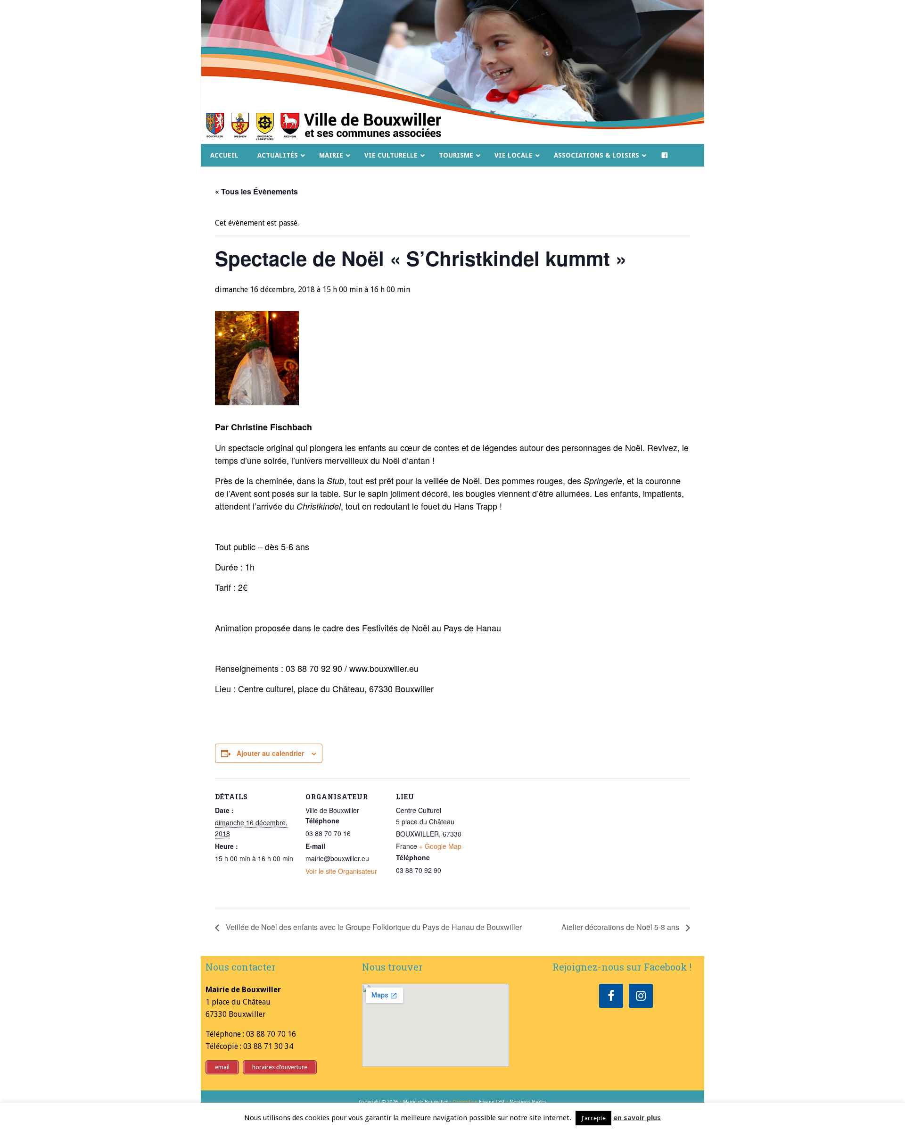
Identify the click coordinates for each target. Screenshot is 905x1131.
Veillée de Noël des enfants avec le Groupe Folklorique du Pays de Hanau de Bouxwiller (373, 927)
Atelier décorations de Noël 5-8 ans (621, 927)
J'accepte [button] (593, 1118)
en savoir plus (637, 1118)
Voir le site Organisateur (341, 871)
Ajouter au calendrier (270, 753)
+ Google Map (440, 846)
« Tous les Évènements (256, 191)
